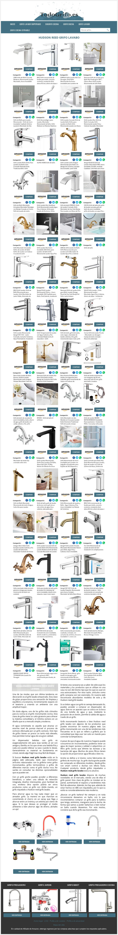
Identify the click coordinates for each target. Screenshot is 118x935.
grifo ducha (68, 24)
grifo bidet (73, 885)
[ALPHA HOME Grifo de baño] (47, 139)
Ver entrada (24, 842)
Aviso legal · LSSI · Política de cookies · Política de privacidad (59, 921)
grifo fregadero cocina (102, 885)
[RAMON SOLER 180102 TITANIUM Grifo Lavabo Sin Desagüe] (24, 650)
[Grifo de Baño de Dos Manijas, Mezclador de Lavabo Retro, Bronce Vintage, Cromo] (94, 607)
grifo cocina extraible (20, 30)
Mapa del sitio (59, 925)
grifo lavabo (84, 24)
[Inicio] (59, 19)
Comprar (29, 69)
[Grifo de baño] (94, 224)
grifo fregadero (16, 885)
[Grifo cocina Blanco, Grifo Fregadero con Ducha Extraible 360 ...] (94, 826)
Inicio (12, 24)
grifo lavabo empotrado (30, 24)
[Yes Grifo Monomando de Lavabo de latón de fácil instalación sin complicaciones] (94, 522)
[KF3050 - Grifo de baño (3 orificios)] (47, 394)
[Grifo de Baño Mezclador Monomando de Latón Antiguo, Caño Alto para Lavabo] (24, 479)
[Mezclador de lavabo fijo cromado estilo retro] (24, 437)
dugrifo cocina (52, 24)
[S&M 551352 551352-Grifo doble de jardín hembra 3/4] (24, 856)
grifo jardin (44, 885)
